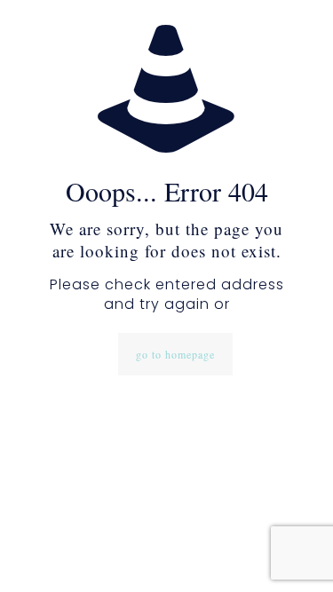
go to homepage (175, 354)
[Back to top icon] (296, 555)
